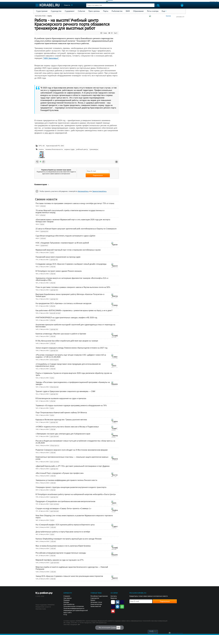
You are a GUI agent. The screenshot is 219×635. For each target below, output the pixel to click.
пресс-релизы (54, 462)
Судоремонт (69, 11)
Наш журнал (68, 598)
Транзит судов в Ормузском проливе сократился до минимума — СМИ (65, 391)
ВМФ (128, 11)
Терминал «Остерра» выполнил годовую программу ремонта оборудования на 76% (71, 405)
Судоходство (56, 11)
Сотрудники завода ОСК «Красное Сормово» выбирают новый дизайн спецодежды (71, 264)
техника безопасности (54, 149)
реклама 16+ (214, 2)
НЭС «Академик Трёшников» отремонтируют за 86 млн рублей (62, 243)
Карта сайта (68, 612)
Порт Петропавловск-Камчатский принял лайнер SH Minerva (61, 413)
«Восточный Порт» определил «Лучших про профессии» (60, 473)
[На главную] (47, 5)
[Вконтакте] (117, 602)
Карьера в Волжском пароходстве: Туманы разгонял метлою (61, 420)
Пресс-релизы (94, 11)
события (43, 206)
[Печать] (116, 161)
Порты (105, 11)
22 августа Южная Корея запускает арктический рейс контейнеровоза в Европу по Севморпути (76, 229)
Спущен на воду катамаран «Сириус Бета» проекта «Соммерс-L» (63, 508)
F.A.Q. (65, 614)
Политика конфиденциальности (74, 608)
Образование (138, 11)
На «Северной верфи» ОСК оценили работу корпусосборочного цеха (65, 525)
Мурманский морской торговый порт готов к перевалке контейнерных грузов (68, 250)
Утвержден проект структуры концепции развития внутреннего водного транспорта (71, 487)
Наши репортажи (96, 604)
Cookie (113, 627)
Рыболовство (117, 11)
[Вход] (182, 5)
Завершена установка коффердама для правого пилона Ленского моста (66, 480)
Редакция (67, 600)
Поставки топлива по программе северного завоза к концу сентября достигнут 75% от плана (75, 203)
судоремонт (44, 245)
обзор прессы (54, 445)
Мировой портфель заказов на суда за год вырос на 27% (59, 560)
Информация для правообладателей (76, 610)
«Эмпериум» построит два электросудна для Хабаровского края (63, 434)
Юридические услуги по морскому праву (43, 608)
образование (54, 387)
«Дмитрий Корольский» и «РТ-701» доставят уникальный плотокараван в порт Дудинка (73, 466)
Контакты (114, 596)
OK (118, 628)
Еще (163, 11)
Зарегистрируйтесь (99, 191)
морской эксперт (55, 313)
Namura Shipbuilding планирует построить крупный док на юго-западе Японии (69, 539)
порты (49, 16)
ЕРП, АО (42, 146)
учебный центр (82, 149)
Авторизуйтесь (83, 191)
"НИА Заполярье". (51, 58)
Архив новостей (96, 606)
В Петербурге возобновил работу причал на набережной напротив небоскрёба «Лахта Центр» (76, 494)
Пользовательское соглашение (74, 606)
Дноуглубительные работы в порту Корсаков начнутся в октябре (63, 532)
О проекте (67, 596)
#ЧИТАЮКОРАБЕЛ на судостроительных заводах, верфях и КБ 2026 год (66, 318)
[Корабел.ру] (44, 593)
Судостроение (41, 11)
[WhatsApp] (122, 606)
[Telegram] (117, 606)
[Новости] (41, 154)
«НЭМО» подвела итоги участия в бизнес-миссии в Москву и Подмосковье (67, 427)
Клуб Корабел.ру (69, 604)
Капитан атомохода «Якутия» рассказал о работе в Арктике (61, 334)
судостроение (54, 436)
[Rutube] (122, 602)
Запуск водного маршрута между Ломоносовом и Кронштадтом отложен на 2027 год (71, 348)
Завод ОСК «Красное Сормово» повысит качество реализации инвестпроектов (69, 576)
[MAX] (113, 606)
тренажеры (93, 149)
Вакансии (114, 598)
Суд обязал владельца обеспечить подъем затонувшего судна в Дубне (65, 236)
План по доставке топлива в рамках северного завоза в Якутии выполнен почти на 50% (73, 287)
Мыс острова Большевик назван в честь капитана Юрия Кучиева (63, 546)
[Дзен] (113, 602)
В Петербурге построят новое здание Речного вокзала (59, 271)
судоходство (44, 231)
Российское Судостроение (99, 596)
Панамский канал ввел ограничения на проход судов (58, 257)
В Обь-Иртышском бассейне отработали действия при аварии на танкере (67, 341)
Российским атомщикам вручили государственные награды (61, 553)
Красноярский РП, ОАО (55, 146)
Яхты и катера (152, 11)
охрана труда (69, 149)
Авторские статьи (96, 602)
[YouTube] (113, 611)
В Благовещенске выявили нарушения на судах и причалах (61, 398)
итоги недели (54, 359)
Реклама (66, 602)
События (81, 11)
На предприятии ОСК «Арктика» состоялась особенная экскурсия (63, 303)
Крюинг (93, 600)
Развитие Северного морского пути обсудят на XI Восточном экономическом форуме (72, 450)
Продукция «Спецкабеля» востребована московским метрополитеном (65, 501)
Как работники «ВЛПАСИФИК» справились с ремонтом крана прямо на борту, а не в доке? (74, 310)
